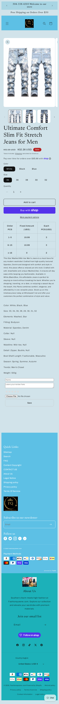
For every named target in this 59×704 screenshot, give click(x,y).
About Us (8, 474)
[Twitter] (10, 538)
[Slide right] (54, 117)
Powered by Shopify (34, 685)
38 (26, 180)
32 (46, 180)
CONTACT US (10, 469)
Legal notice (40, 694)
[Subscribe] (45, 624)
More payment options (29, 217)
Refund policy (50, 685)
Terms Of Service (12, 491)
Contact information (24, 694)
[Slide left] (4, 117)
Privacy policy (10, 487)
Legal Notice (10, 478)
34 (7, 180)
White (9, 169)
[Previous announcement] (7, 5)
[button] (7, 23)
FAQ (6, 461)
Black (22, 169)
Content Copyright (12, 465)
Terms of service (30, 690)
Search (7, 456)
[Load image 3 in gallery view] (29, 116)
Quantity (7, 186)
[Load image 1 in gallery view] (14, 116)
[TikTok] (24, 538)
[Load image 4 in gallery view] (43, 116)
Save (29, 403)
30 (36, 180)
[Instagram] (15, 538)
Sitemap (8, 452)
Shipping (18, 153)
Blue (34, 169)
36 (17, 180)
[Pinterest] (20, 538)
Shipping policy (11, 482)
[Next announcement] (52, 5)
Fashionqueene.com (18, 685)
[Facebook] (5, 538)
